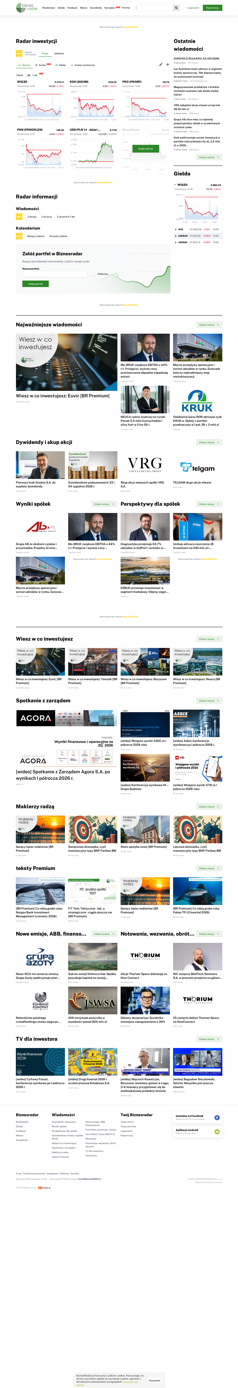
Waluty (83, 7)
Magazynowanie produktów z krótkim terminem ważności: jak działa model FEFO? (196, 91)
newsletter (91, 1155)
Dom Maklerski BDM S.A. (89, 1179)
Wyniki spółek (59, 1126)
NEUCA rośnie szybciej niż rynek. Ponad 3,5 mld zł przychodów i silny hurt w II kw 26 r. (143, 420)
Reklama (64, 1173)
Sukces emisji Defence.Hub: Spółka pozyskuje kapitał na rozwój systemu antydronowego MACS (92, 977)
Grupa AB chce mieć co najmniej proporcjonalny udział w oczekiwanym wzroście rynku (197, 123)
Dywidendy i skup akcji (64, 1122)
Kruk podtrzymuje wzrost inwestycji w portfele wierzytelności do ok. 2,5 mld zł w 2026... (197, 141)
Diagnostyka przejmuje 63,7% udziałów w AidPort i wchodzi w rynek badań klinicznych (142, 547)
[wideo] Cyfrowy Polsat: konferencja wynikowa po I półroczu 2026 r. (40, 1083)
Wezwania (90, 1138)
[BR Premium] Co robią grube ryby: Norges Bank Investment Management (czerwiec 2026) (39, 912)
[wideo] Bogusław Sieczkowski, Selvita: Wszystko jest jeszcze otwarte (194, 1083)
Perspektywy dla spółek (64, 1131)
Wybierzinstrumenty (30, 53)
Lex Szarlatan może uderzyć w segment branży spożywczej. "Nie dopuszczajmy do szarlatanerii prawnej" (198, 72)
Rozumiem (154, 1380)
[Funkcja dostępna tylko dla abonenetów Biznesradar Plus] (19, 53)
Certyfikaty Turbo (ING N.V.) (100, 1134)
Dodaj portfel (35, 284)
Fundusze (72, 7)
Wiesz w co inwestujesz (64, 1143)
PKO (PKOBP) (132, 81)
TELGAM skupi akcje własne (192, 482)
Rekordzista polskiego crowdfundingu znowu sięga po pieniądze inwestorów (37, 1021)
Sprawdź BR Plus (130, 27)
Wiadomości (48, 7)
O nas (19, 1173)
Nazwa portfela (30, 268)
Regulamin (52, 1173)
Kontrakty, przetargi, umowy (100, 1129)
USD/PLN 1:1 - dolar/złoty (87, 129)
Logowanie (193, 7)
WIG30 (22, 81)
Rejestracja (212, 7)
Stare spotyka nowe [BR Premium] (144, 846)
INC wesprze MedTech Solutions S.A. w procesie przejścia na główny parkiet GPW (197, 977)
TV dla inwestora (94, 1151)
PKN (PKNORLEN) (30, 129)
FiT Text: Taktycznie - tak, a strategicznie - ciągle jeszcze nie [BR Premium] (90, 912)
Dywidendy (96, 7)
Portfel (126, 7)
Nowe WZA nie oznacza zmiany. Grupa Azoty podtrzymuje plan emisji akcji (37, 977)
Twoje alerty (127, 1122)
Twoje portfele (128, 1126)
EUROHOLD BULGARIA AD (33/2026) (196, 58)
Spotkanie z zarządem (63, 1147)
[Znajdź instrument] (176, 8)
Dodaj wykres (146, 148)
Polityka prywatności (34, 1173)
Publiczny (103, 274)
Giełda (61, 7)
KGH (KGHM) (79, 81)
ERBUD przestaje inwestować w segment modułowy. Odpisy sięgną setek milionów (144, 591)
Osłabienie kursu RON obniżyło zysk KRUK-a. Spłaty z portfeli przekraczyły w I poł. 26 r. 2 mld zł (197, 420)
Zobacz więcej (206, 157)
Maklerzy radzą (60, 1152)
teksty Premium (60, 1157)
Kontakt (74, 1173)
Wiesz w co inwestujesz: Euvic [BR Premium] (63, 395)
